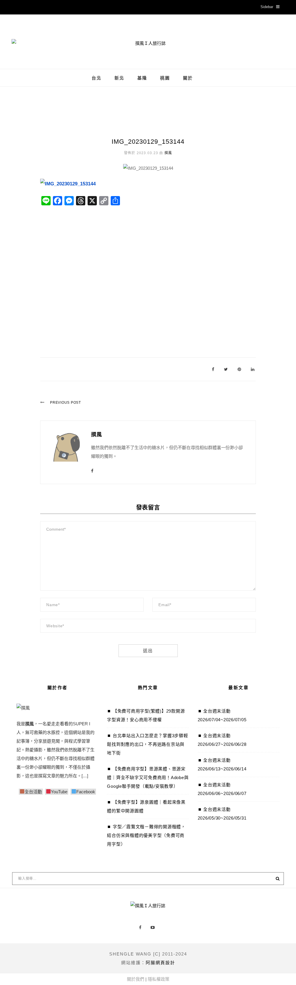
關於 (188, 78)
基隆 (142, 78)
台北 (96, 78)
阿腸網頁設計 (160, 962)
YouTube (59, 791)
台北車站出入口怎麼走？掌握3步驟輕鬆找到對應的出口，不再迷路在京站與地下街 (147, 744)
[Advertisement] (148, 276)
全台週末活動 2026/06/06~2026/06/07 (222, 789)
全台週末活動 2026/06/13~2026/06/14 (222, 764)
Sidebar (266, 7)
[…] (85, 775)
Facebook (85, 791)
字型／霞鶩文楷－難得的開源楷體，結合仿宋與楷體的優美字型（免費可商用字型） (146, 835)
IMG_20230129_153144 (148, 141)
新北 (119, 78)
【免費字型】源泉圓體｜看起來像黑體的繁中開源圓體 (146, 806)
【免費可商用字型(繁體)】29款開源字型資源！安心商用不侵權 (146, 715)
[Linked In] (252, 369)
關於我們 (135, 979)
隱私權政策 (158, 979)
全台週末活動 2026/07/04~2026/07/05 (222, 715)
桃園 (165, 78)
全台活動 (33, 791)
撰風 (168, 153)
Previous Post (65, 403)
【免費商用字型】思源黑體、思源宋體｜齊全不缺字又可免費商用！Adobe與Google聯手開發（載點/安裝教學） (147, 777)
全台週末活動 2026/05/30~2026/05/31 (222, 813)
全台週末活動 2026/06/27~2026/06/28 (222, 740)
